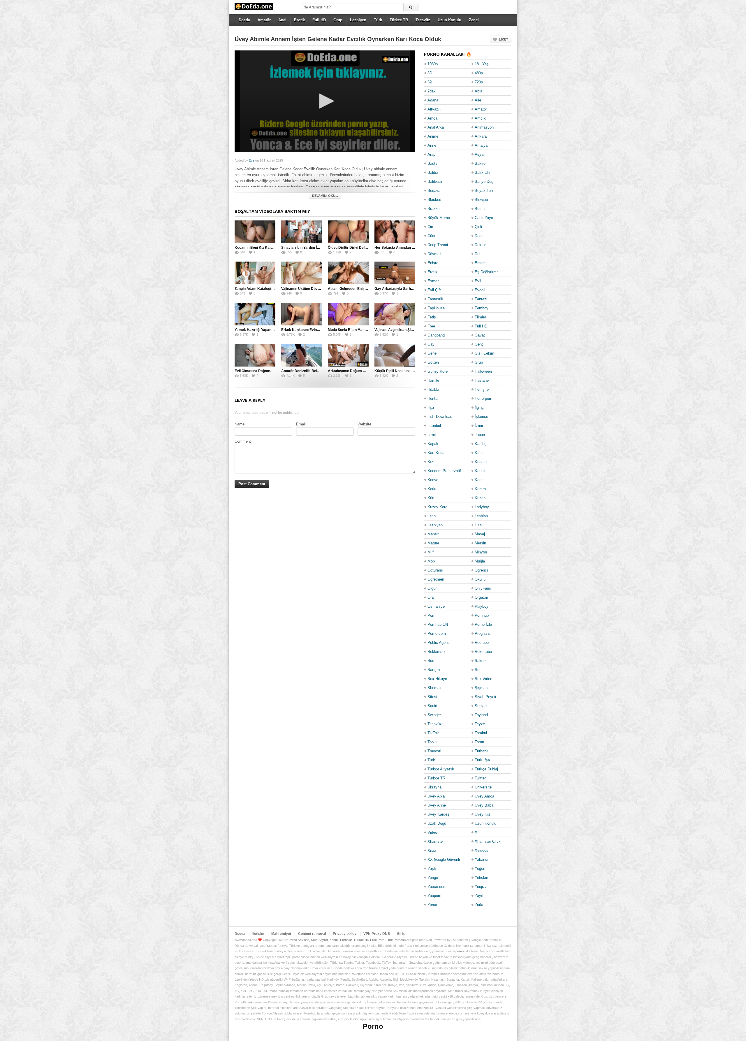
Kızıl (431, 462)
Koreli (479, 480)
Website (364, 424)
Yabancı (481, 859)
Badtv (432, 163)
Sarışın (433, 669)
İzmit (431, 434)
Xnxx (431, 850)
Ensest (481, 263)
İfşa (430, 407)
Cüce (431, 236)
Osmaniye (436, 606)
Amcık (480, 118)
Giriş (401, 934)
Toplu (432, 742)
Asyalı (480, 154)
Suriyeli (481, 706)
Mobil (432, 561)
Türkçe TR (399, 20)
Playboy (481, 606)
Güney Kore (437, 371)
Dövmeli (434, 254)
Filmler (480, 317)
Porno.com (436, 633)
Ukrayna (434, 787)
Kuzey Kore (437, 507)
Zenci (474, 20)
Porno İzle (483, 624)
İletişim (258, 934)
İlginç (479, 407)
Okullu (480, 579)
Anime (432, 136)
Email (301, 424)
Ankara (481, 136)
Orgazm (481, 597)
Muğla (480, 561)
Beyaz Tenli (485, 190)
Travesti (434, 751)
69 (429, 82)
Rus (430, 660)
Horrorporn (483, 398)
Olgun (432, 588)
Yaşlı (431, 868)
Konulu (480, 471)
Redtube (482, 642)
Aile (478, 100)
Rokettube (483, 651)
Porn (431, 615)
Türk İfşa (482, 760)
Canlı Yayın (484, 217)
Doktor (480, 245)
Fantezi (481, 299)
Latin (431, 516)
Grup (337, 20)
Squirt (432, 706)
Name (239, 424)
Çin (430, 227)
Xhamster (435, 841)
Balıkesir (434, 181)
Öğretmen (435, 579)
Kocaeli (481, 462)
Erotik (299, 20)
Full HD (319, 20)
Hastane (482, 380)
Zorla (479, 904)
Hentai (432, 398)
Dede (479, 236)
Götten (433, 362)
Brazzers (435, 208)
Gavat (480, 335)
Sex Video (483, 679)
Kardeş (481, 443)
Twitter (480, 778)
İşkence (481, 416)
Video (432, 832)
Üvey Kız (482, 814)
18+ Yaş (482, 64)
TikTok (433, 733)
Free (431, 326)
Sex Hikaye (437, 679)
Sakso (480, 660)
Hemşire (482, 389)
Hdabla (433, 389)
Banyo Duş (484, 181)
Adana (432, 100)
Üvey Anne (436, 805)
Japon (480, 434)
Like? (503, 39)
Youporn (434, 895)
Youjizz (481, 886)
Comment (243, 441)
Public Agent (438, 642)
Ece (251, 160)
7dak (431, 91)
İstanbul (434, 425)
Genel (432, 353)
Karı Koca (435, 453)
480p (479, 73)
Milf (430, 552)
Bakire (480, 163)
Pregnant (482, 633)
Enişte (432, 263)
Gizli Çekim (484, 353)
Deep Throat (437, 245)
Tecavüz (423, 20)
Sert (478, 669)
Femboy (481, 308)
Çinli (478, 227)
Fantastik (435, 299)
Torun (479, 742)
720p (479, 82)
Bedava (433, 190)
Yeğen (480, 868)
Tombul (481, 733)
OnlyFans (483, 588)
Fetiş (431, 317)
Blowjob (481, 199)
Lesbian (481, 516)
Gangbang (436, 335)
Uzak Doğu (436, 823)
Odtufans (435, 570)
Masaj (480, 534)
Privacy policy (344, 934)
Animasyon (484, 127)
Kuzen (480, 498)
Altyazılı (434, 109)
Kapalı (432, 443)
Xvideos (481, 850)
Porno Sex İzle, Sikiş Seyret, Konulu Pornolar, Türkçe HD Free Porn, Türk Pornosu (347, 940)
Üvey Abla (436, 796)
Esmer (433, 281)
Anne (431, 145)
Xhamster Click (488, 841)
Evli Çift (434, 290)
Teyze (480, 724)
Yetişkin (481, 877)
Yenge (432, 877)
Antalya (481, 145)
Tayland (481, 715)
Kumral (481, 489)
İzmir (479, 425)
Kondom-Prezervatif (444, 471)
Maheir (433, 534)
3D (429, 73)
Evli (478, 281)
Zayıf (479, 895)
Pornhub (482, 615)
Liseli (479, 525)
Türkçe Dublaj (486, 769)
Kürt (430, 498)
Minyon (481, 552)
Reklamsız (436, 651)
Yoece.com (436, 886)
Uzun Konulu (449, 20)
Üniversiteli (484, 787)
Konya (432, 480)
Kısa (479, 453)
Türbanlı (481, 751)
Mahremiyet (281, 934)
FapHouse (436, 308)
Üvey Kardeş (438, 814)
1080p (432, 64)
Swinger (434, 715)
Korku (432, 489)
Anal (282, 20)
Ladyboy (482, 507)
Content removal (312, 934)
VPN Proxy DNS (376, 934)
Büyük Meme (438, 217)
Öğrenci (481, 570)
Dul (477, 254)
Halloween (483, 371)
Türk (378, 20)
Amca (432, 118)
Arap (431, 154)
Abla (478, 91)
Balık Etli (482, 172)
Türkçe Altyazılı (440, 769)
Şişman (481, 688)
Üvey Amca (484, 796)
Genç (479, 344)
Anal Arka (435, 127)
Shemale (434, 688)
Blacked (434, 199)
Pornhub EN (437, 624)
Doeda (244, 20)
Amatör (264, 20)
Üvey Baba (484, 805)
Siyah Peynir (485, 697)
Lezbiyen (358, 20)
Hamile (433, 380)
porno (459, 951)
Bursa (480, 208)
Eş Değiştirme (487, 272)
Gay (430, 344)
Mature (433, 543)
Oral (430, 597)
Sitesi (432, 697)
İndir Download (439, 416)
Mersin (480, 543)
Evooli (480, 290)
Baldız (432, 172)
